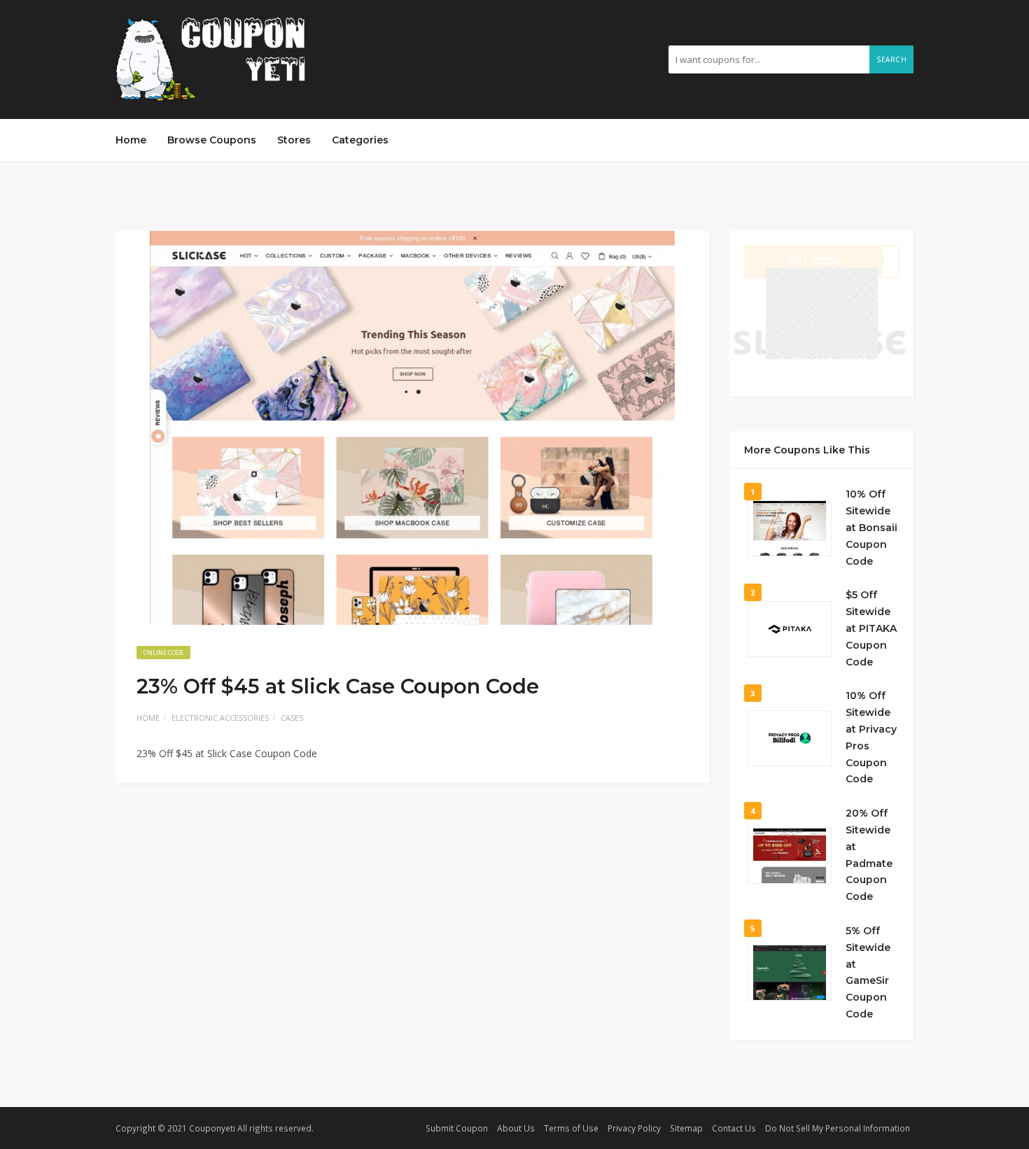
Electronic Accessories (220, 717)
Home (130, 140)
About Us (516, 1128)
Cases (292, 717)
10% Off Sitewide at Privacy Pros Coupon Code (871, 737)
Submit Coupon (457, 1128)
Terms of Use (571, 1128)
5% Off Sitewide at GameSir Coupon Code (868, 972)
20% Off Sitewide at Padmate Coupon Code (869, 855)
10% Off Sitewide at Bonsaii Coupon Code (871, 527)
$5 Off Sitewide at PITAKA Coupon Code (871, 628)
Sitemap (686, 1128)
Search (891, 59)
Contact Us (734, 1128)
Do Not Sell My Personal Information (837, 1128)
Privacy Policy (634, 1128)
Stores (294, 140)
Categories (360, 140)
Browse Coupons (211, 140)
